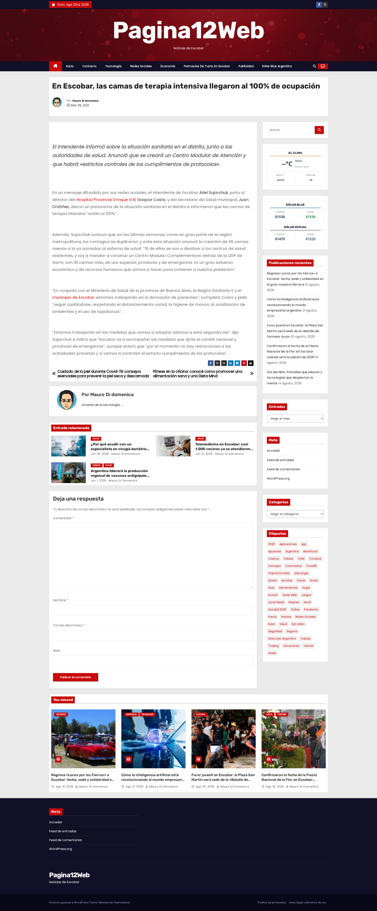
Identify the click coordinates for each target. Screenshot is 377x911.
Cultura (200, 714)
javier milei (289, 595)
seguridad (275, 631)
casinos (273, 559)
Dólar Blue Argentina (277, 66)
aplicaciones (288, 544)
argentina (292, 551)
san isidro (298, 624)
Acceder (273, 450)
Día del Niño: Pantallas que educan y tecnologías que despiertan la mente (294, 378)
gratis (314, 580)
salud (283, 624)
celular (288, 559)
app (304, 544)
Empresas (131, 714)
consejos (274, 566)
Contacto (89, 66)
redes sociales (306, 617)
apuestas (274, 551)
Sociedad (61, 714)
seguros (291, 631)
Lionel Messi (276, 602)
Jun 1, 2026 (98, 480)
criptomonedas (279, 573)
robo (271, 624)
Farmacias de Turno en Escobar (207, 66)
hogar (306, 588)
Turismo (281, 714)
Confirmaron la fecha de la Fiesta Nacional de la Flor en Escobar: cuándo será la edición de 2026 (292, 351)
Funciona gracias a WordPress (69, 902)
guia (271, 588)
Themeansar (121, 902)
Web (56, 650)
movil (307, 602)
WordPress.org (278, 478)
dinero (272, 580)
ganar (301, 580)
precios (286, 617)
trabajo (305, 639)
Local (269, 714)
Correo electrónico (69, 625)
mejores (294, 602)
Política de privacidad (272, 902)
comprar (315, 559)
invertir (273, 595)
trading (273, 646)
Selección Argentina (282, 639)
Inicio (70, 66)
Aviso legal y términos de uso (307, 902)
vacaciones (291, 646)
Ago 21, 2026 (65, 787)
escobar (287, 580)
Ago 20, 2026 (205, 787)
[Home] (55, 66)
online (295, 609)
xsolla (272, 653)
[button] (314, 66)
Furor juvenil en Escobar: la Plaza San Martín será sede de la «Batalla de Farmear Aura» (295, 331)
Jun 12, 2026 (204, 454)
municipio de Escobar (73, 297)
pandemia (311, 609)
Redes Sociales (141, 66)
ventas (308, 646)
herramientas (288, 588)
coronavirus (293, 566)
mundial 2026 (277, 609)
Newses (104, 902)
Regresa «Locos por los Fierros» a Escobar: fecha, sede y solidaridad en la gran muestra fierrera (295, 279)
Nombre (60, 600)
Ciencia (97, 465)
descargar (301, 573)
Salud (96, 438)
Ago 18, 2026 (275, 787)
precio (272, 617)
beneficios (310, 551)
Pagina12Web (188, 30)
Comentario (63, 518)
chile (301, 559)
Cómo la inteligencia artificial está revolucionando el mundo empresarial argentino (293, 305)
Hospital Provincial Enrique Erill (105, 199)
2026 (271, 544)
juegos (306, 595)
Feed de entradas (280, 460)
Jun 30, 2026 (100, 454)
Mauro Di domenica (85, 100)
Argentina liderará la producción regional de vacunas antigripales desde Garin (119, 475)
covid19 (311, 566)
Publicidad (246, 66)
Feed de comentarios (283, 469)
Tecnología (113, 66)
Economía (168, 66)
